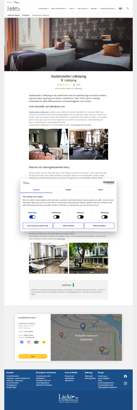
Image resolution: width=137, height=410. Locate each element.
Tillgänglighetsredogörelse (107, 387)
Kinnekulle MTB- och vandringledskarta (43, 381)
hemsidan (61, 239)
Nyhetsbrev (69, 380)
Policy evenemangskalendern (106, 381)
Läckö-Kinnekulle (13, 15)
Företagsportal (11, 385)
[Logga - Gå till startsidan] (14, 8)
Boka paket (89, 376)
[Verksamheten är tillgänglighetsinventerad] (43, 342)
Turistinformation (12, 376)
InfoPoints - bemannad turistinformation (14, 381)
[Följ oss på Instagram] (28, 342)
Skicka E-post (28, 335)
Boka (33, 356)
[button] (68, 44)
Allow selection (68, 226)
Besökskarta (40, 378)
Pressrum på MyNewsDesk (69, 377)
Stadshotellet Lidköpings (39, 112)
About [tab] (100, 190)
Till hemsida (29, 337)
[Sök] (128, 8)
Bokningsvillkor (90, 378)
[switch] (56, 217)
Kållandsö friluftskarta (44, 385)
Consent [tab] (36, 190)
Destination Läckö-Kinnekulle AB (18, 378)
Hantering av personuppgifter (104, 377)
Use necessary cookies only (37, 226)
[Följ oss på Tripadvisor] (36, 342)
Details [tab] (68, 190)
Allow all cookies (99, 226)
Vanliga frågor (11, 387)
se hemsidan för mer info (81, 125)
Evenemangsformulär (105, 385)
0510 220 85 (29, 332)
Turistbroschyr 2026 (43, 376)
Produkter (25, 15)
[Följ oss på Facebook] (21, 342)
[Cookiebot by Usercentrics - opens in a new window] (105, 182)
